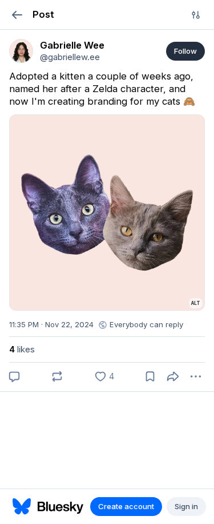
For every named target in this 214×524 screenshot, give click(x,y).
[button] (16, 14)
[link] (21, 51)
